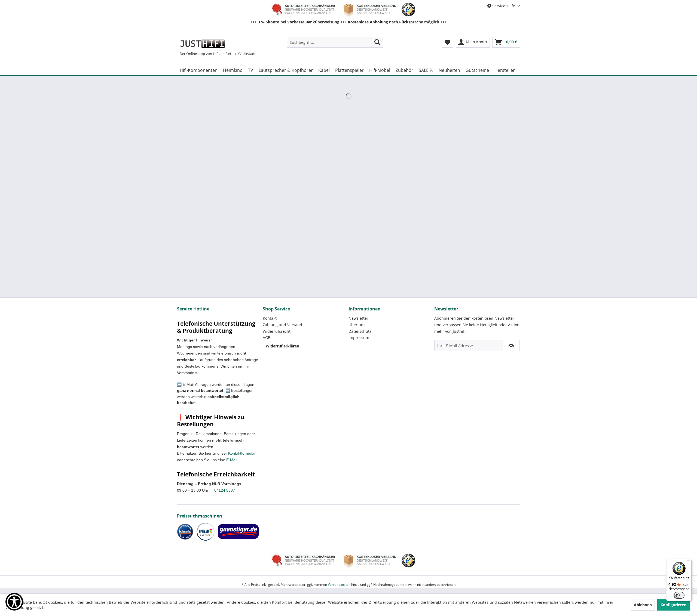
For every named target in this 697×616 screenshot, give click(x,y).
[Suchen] (377, 42)
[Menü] (688, 562)
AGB (266, 337)
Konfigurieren (673, 604)
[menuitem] (335, 42)
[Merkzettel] (447, 42)
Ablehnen (643, 604)
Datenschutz (359, 331)
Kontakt (270, 318)
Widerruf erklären (282, 346)
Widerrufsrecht (277, 331)
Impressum (358, 337)
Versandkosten (339, 584)
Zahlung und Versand (282, 324)
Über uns (356, 324)
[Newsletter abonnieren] (511, 345)
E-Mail (231, 460)
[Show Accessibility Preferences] (14, 602)
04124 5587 (224, 490)
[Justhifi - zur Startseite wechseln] (202, 43)
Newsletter (358, 318)
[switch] (679, 595)
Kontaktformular (242, 453)
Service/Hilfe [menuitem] (503, 5)
